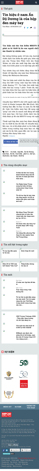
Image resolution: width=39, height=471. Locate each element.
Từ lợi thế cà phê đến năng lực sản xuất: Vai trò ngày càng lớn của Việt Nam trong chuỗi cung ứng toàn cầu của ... (26, 301)
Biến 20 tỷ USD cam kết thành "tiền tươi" (10, 265)
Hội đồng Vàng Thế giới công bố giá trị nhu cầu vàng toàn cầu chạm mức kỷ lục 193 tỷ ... (25, 215)
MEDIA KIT (7, 407)
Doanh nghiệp (7, 466)
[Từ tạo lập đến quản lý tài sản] (3, 248)
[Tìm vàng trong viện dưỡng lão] (9, 287)
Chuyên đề (5, 462)
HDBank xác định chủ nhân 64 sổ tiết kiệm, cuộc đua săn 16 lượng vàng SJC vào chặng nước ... (26, 336)
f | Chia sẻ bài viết (11, 142)
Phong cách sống (7, 464)
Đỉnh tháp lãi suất (27, 251)
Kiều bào (25, 464)
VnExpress (12, 136)
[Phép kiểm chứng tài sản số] (21, 261)
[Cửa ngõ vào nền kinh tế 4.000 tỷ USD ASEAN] (9, 323)
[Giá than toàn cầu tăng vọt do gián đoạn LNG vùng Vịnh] (9, 221)
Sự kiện (9, 351)
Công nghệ (15, 460)
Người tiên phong (26, 460)
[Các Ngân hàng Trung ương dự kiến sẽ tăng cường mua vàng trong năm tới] (9, 182)
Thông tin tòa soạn (31, 407)
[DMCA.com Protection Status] (8, 453)
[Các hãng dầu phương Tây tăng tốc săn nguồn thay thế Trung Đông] (9, 231)
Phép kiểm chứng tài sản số (27, 265)
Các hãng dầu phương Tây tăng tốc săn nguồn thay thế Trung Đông (25, 235)
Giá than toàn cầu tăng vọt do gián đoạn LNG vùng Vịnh (25, 225)
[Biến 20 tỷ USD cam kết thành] (3, 261)
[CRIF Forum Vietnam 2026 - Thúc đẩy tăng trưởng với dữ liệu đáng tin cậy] (9, 314)
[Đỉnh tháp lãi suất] (21, 248)
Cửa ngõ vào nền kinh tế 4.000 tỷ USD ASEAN (25, 327)
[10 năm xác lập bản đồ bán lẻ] (9, 280)
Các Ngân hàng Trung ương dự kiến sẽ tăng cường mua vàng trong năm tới (24, 187)
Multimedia (17, 466)
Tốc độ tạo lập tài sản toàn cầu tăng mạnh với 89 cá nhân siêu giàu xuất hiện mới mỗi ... (25, 198)
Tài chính (13, 462)
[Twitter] (27, 28)
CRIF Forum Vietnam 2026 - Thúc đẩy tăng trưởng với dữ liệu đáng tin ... (26, 318)
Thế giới (18, 464)
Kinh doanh (6, 460)
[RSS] (31, 28)
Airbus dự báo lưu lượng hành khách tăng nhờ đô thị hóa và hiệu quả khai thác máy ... (25, 176)
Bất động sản (23, 462)
